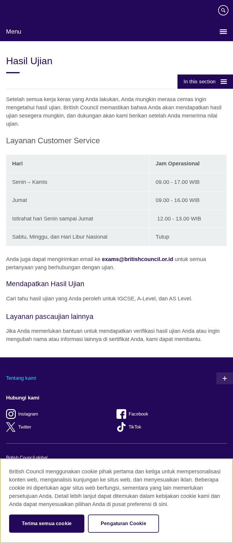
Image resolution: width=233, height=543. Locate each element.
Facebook (138, 413)
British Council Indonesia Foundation (24, 13)
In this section (199, 81)
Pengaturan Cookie (123, 523)
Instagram (28, 413)
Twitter (24, 426)
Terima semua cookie (47, 523)
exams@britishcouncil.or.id (137, 259)
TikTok (135, 426)
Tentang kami (21, 378)
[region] (116, 501)
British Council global (26, 457)
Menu (13, 31)
